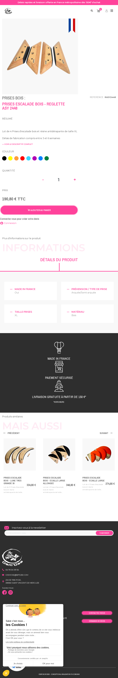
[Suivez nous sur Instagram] (11, 592)
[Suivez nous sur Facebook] (5, 592)
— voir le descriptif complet (17, 144)
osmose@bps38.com (16, 575)
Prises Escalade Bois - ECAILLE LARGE (93, 479)
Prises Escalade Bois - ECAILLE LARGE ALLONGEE (54, 480)
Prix (5, 190)
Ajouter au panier (40, 210)
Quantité (8, 170)
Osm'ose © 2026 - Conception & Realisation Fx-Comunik (59, 674)
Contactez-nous (97, 613)
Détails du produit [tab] (59, 259)
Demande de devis (97, 621)
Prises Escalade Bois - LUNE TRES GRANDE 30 (13, 480)
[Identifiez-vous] (106, 11)
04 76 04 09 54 (12, 570)
